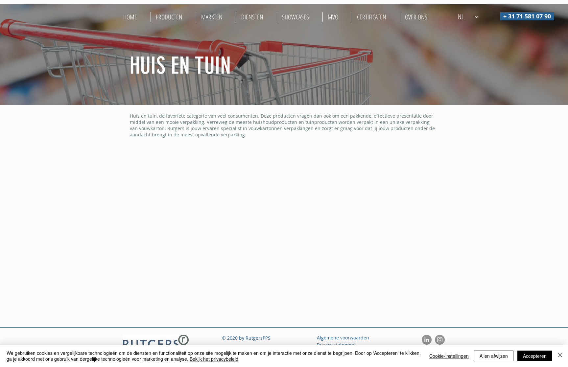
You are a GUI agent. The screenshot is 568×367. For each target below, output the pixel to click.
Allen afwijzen (494, 356)
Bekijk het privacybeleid (214, 359)
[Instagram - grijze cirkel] (440, 340)
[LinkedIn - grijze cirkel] (427, 340)
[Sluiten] (560, 356)
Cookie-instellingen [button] (449, 356)
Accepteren (535, 356)
